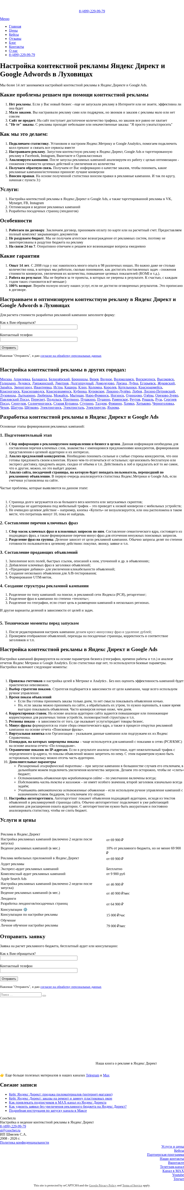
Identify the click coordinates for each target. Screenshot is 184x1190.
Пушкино (88, 399)
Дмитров (62, 383)
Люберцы (44, 395)
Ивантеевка (43, 387)
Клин (82, 387)
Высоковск (165, 379)
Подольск (54, 399)
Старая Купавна (65, 403)
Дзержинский (42, 383)
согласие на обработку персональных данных (70, 355)
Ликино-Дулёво (118, 391)
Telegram (92, 1075)
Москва (6, 379)
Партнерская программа (165, 1155)
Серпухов (18, 403)
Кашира (70, 387)
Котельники (127, 387)
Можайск (61, 395)
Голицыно (8, 383)
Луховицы (8, 395)
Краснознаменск (59, 391)
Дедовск (24, 383)
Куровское (96, 391)
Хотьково (143, 403)
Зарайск (6, 387)
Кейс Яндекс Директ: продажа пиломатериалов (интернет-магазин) (60, 1094)
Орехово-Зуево (166, 395)
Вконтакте (176, 1163)
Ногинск (117, 395)
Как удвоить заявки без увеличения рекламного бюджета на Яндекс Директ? (68, 1106)
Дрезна (121, 383)
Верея (94, 379)
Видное (106, 379)
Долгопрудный (82, 383)
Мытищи (77, 395)
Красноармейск (150, 387)
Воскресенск (145, 379)
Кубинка (80, 391)
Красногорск (10, 391)
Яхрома (113, 407)
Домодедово (104, 383)
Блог (12, 43)
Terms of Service (132, 1185)
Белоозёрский (59, 379)
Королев (110, 387)
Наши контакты (172, 1159)
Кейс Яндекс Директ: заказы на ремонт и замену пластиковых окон (60, 1098)
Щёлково (31, 407)
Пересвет (38, 399)
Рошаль (147, 399)
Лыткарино (26, 395)
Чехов (4, 407)
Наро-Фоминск (97, 395)
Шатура (17, 407)
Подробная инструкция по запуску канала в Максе (48, 1110)
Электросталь (73, 407)
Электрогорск (50, 407)
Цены (13, 30)
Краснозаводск (33, 391)
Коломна (95, 387)
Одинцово (134, 395)
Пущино (103, 399)
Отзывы (15, 38)
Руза (158, 399)
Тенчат (178, 1179)
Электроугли (95, 407)
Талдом (101, 403)
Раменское (120, 399)
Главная (15, 26)
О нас (13, 51)
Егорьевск (148, 383)
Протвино (71, 399)
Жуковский (166, 383)
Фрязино (115, 403)
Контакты (16, 47)
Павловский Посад (14, 399)
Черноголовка (163, 403)
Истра (58, 387)
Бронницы (80, 379)
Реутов (135, 399)
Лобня (137, 391)
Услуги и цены (172, 1146)
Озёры (148, 395)
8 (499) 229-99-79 (92, 11)
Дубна (133, 383)
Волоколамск (124, 379)
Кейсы (14, 34)
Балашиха (39, 379)
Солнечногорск (40, 403)
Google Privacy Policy (102, 1185)
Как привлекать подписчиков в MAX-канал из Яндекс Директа (57, 1102)
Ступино (86, 403)
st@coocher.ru (10, 1130)
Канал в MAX (173, 1171)
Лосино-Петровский (159, 391)
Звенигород (23, 387)
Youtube (178, 1175)
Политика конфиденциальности (24, 1142)
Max (106, 1075)
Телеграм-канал (172, 1167)
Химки (129, 403)
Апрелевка (21, 379)
